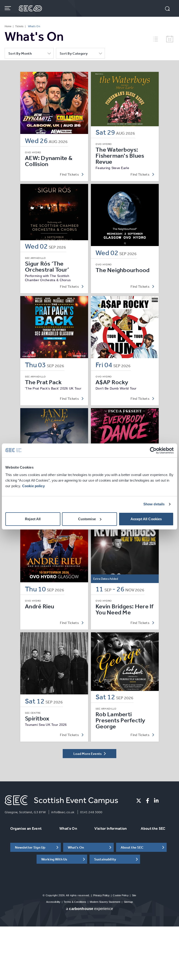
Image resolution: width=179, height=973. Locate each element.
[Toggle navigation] (8, 8)
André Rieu (39, 606)
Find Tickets (69, 174)
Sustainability (105, 859)
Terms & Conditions (75, 901)
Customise (87, 519)
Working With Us (54, 859)
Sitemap (128, 901)
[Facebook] (147, 800)
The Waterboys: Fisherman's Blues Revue (120, 155)
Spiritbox (37, 718)
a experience (89, 909)
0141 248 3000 (91, 812)
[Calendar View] (169, 39)
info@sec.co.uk (62, 812)
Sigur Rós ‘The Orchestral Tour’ (47, 266)
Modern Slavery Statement (105, 901)
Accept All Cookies (146, 519)
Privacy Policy (101, 895)
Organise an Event (25, 828)
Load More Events (88, 753)
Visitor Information (110, 828)
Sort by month (20, 53)
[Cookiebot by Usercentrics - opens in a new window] (153, 450)
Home (8, 26)
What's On (68, 828)
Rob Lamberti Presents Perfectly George (120, 720)
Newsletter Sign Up (30, 847)
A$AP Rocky (112, 382)
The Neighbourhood (122, 270)
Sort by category (74, 53)
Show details (154, 504)
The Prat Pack (43, 382)
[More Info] (54, 103)
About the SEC (153, 828)
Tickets (19, 26)
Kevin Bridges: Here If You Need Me (125, 609)
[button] (167, 9)
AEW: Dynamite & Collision (48, 161)
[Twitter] (139, 800)
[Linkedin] (156, 800)
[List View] (157, 38)
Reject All (33, 519)
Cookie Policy (120, 895)
